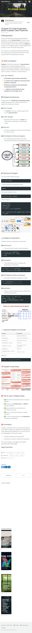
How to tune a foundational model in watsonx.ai (6, 585)
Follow (28, 22)
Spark (23, 452)
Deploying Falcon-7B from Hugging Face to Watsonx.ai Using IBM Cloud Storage (5, 605)
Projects (20, 1)
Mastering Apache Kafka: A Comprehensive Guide (7, 541)
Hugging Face (24, 625)
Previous (8, 475)
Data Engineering (10, 452)
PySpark (17, 452)
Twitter (9, 625)
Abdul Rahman (5, 1)
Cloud (16, 455)
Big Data (11, 455)
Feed (4, 627)
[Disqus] (16, 503)
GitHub (17, 625)
